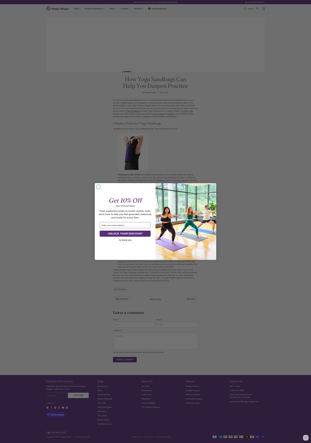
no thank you (125, 240)
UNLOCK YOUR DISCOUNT (125, 233)
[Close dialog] (98, 187)
